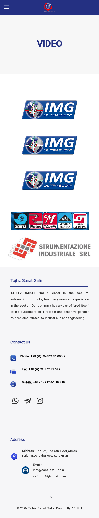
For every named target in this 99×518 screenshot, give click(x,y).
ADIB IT (77, 508)
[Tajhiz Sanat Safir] (49, 7)
